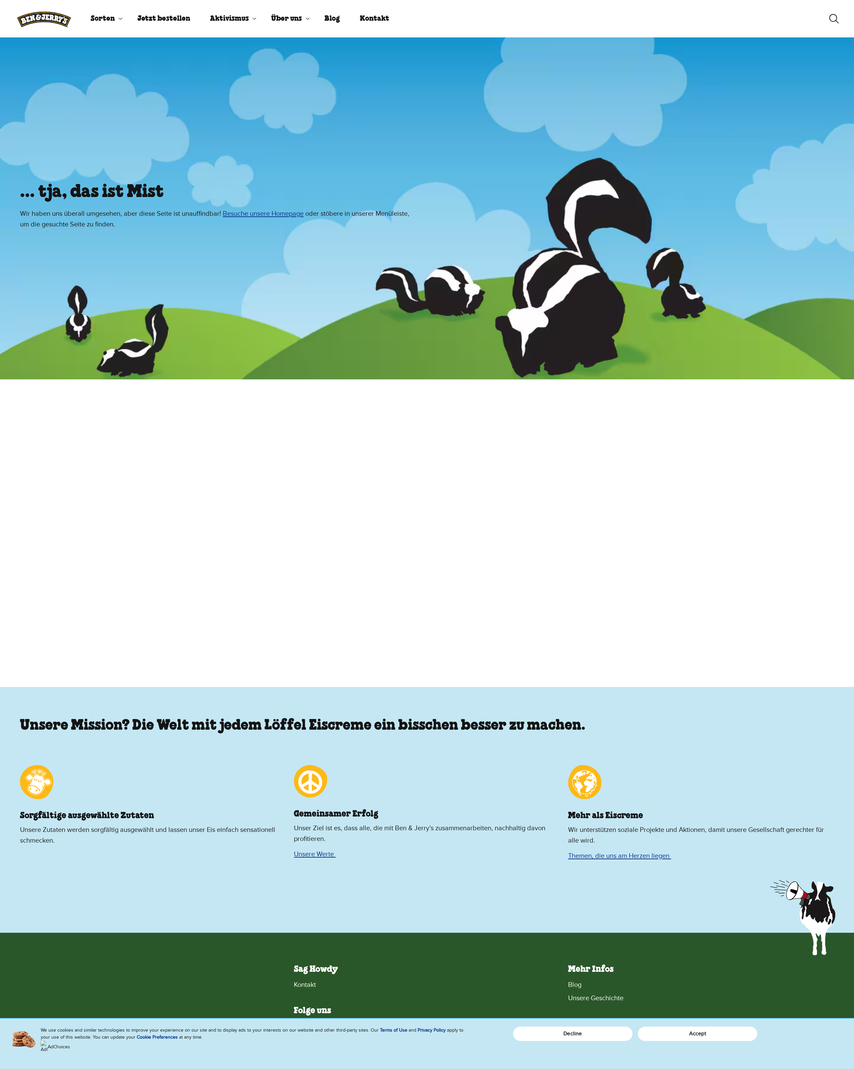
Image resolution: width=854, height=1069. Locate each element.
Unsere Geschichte (595, 998)
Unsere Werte (315, 854)
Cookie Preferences (157, 1037)
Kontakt (374, 18)
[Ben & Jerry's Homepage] (44, 19)
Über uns (286, 18)
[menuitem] (104, 19)
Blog (332, 18)
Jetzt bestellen (163, 18)
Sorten (103, 18)
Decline (572, 1033)
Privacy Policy (432, 1030)
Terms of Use (393, 1030)
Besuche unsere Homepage (263, 214)
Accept (697, 1033)
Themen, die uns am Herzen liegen (619, 856)
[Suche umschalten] (834, 18)
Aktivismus (229, 18)
